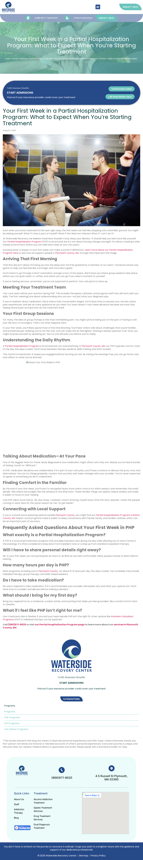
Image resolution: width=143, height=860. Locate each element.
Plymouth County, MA (67, 253)
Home (8, 59)
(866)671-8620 (17, 624)
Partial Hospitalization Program (27, 59)
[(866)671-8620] (62, 770)
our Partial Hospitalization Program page (59, 624)
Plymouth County (65, 515)
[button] (98, 7)
